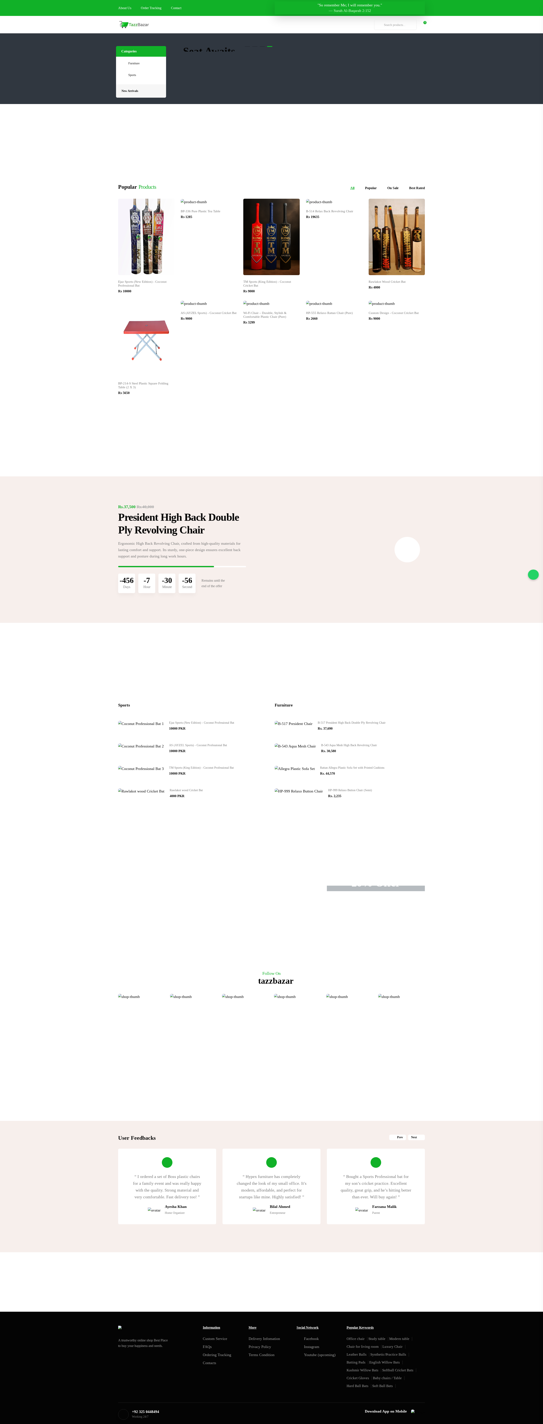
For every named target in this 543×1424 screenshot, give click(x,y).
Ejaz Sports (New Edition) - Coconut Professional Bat (142, 283)
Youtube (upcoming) (320, 1355)
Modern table (399, 1339)
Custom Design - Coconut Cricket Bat (394, 313)
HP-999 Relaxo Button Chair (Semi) (350, 790)
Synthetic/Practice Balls (388, 1354)
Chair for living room (363, 1347)
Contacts (209, 1363)
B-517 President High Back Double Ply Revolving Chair (352, 722)
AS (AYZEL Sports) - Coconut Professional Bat (198, 745)
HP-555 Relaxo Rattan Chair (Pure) (329, 313)
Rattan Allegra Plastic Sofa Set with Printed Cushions (352, 767)
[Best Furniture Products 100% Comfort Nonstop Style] (388, 49)
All (352, 188)
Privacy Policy (260, 1347)
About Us (124, 8)
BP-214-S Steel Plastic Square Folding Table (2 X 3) (143, 385)
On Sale (393, 188)
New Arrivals (130, 91)
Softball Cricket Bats (397, 1370)
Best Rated (417, 188)
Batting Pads (356, 1362)
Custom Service (215, 1339)
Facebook (311, 1339)
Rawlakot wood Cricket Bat (186, 790)
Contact (176, 8)
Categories (129, 51)
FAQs (207, 1347)
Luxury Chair (392, 1347)
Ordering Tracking (217, 1355)
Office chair (356, 1339)
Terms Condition (261, 1355)
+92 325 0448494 (145, 1412)
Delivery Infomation (264, 1339)
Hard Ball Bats (357, 1386)
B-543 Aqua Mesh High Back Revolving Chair (349, 745)
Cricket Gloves (358, 1378)
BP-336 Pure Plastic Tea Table (200, 211)
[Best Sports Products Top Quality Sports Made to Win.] (388, 56)
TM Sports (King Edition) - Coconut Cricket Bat (267, 283)
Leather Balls (357, 1354)
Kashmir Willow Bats (362, 1370)
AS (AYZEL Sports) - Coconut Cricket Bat (209, 313)
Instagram (311, 1347)
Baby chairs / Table (387, 1378)
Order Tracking (151, 8)
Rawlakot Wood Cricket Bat (387, 281)
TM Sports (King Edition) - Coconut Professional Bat (201, 767)
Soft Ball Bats (382, 1386)
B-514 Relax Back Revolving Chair (329, 211)
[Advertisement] (271, 133)
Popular (371, 188)
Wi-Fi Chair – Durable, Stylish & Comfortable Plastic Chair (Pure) (265, 314)
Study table (376, 1339)
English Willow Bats (384, 1362)
